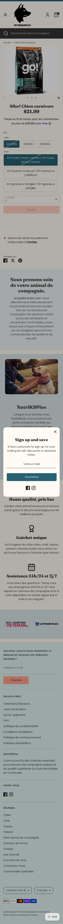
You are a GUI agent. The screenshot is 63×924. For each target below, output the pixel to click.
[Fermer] (55, 431)
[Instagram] (34, 488)
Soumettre (32, 477)
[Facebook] (28, 488)
